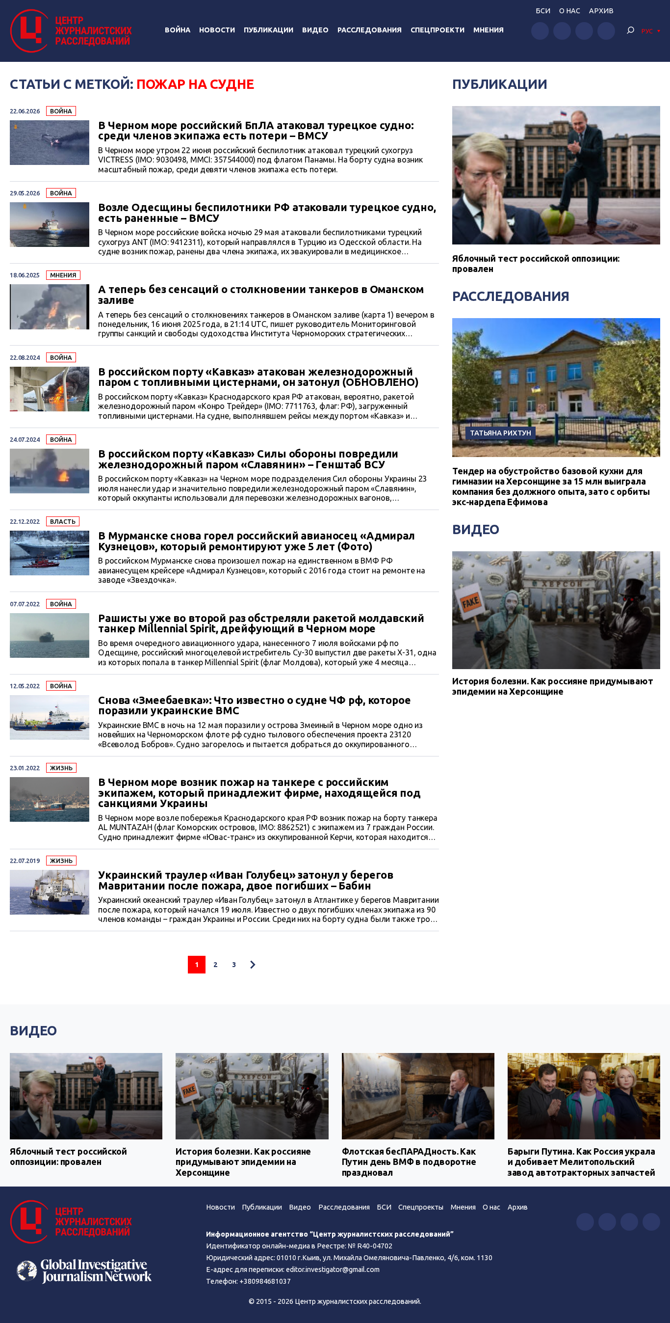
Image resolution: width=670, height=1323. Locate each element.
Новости (217, 30)
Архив (601, 11)
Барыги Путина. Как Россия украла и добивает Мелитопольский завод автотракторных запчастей (581, 1161)
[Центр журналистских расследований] (73, 31)
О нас (569, 11)
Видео (315, 30)
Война (177, 30)
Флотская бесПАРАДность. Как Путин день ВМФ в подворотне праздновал (409, 1161)
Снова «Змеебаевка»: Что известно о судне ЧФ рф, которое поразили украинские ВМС (254, 705)
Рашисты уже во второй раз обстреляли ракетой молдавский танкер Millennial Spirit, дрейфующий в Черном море (261, 623)
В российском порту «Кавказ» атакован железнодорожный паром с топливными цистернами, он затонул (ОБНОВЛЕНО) (258, 377)
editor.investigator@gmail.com (333, 1269)
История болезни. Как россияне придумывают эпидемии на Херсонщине (552, 686)
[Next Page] (252, 964)
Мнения (488, 30)
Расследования (369, 30)
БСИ (543, 11)
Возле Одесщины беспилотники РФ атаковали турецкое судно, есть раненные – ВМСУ (267, 212)
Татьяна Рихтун (500, 433)
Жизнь (61, 767)
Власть (62, 521)
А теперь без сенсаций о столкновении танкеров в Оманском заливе (260, 294)
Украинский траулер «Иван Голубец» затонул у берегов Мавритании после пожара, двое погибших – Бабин (245, 880)
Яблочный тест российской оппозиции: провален (68, 1156)
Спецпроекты (420, 1207)
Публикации (268, 30)
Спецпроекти (437, 30)
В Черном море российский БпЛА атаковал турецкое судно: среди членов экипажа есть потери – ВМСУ (256, 130)
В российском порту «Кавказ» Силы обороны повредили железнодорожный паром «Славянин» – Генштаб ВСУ (248, 459)
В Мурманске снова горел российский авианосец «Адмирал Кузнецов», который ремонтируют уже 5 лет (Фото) (256, 541)
